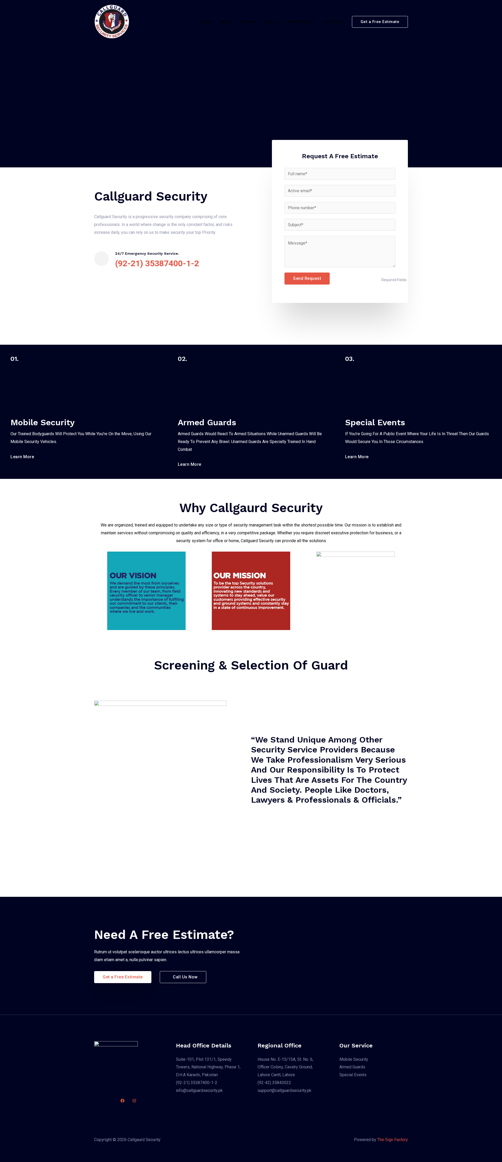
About (226, 21)
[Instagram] (134, 1101)
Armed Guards (352, 1066)
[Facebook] (122, 1101)
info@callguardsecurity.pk (199, 1090)
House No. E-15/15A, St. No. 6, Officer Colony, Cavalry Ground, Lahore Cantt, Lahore (285, 1067)
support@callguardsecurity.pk (284, 1090)
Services (248, 21)
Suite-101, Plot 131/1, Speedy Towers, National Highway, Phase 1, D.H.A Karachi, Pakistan (208, 1067)
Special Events (353, 1074)
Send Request (307, 278)
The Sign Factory (392, 1139)
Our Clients (332, 21)
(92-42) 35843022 (274, 1082)
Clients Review (300, 21)
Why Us (271, 21)
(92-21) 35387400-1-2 (196, 1082)
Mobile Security (353, 1059)
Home (206, 21)
